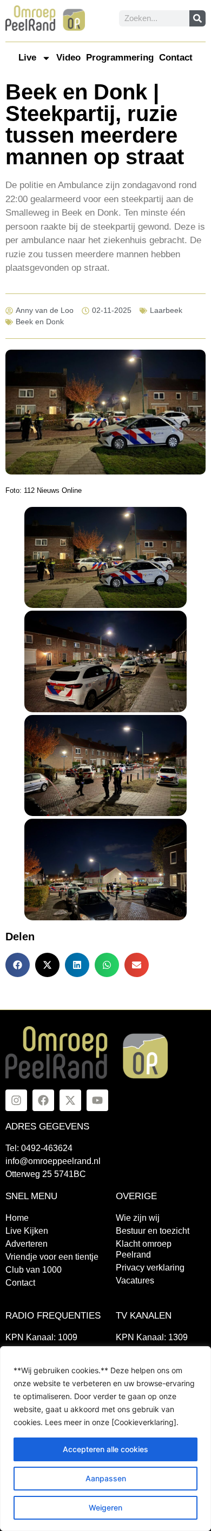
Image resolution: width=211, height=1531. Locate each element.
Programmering (120, 57)
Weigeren (105, 1507)
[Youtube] (97, 1100)
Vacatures (135, 1280)
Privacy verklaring (150, 1267)
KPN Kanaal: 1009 (41, 1337)
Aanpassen (105, 1478)
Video (68, 57)
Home (17, 1217)
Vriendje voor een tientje (51, 1256)
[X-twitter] (70, 1100)
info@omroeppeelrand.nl (53, 1161)
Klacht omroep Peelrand (144, 1249)
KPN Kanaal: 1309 (152, 1337)
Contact (176, 57)
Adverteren (26, 1243)
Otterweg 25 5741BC (45, 1174)
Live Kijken (26, 1230)
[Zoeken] (197, 18)
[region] (105, 1438)
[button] (17, 965)
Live (27, 57)
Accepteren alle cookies (105, 1449)
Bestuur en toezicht (152, 1230)
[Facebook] (43, 1100)
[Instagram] (16, 1100)
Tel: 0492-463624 (38, 1148)
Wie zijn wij (138, 1217)
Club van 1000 (33, 1269)
